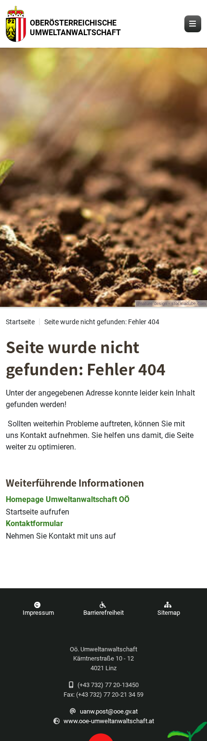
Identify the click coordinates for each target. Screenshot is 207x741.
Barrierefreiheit (103, 612)
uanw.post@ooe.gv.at (109, 711)
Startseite (20, 322)
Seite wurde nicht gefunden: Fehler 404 (101, 322)
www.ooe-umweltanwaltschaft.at (109, 721)
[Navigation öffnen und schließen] (192, 23)
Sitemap (168, 612)
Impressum (38, 612)
